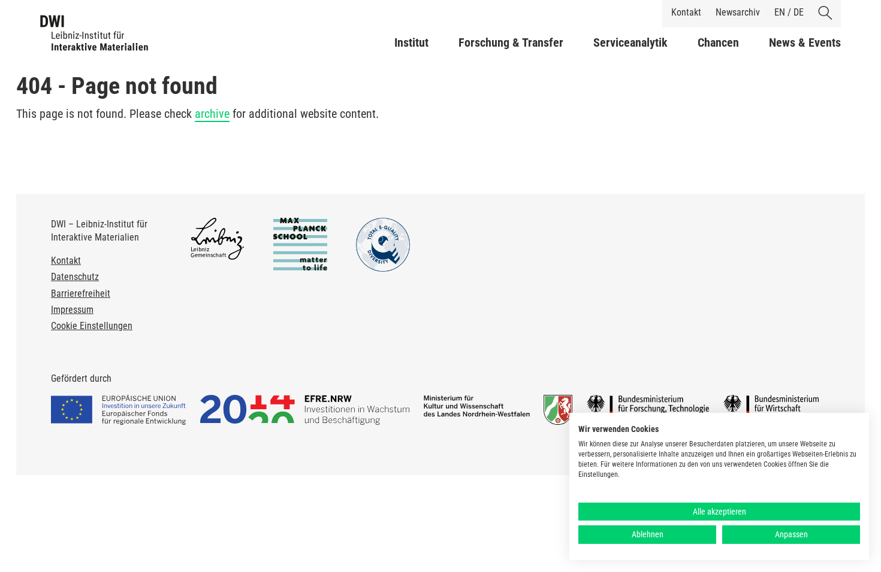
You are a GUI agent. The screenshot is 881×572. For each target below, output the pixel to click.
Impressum (72, 309)
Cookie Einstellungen (91, 325)
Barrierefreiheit (80, 293)
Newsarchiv (738, 12)
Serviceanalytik (630, 42)
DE (798, 12)
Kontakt (686, 12)
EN (779, 12)
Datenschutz (75, 276)
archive (212, 114)
